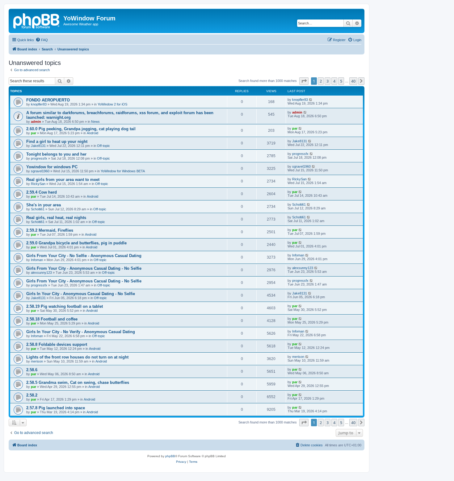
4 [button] (334, 81)
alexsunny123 (41, 272)
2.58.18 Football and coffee (52, 319)
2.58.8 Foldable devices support (56, 344)
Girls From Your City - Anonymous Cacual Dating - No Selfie (83, 281)
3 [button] (327, 81)
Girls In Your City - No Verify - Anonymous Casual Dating (80, 331)
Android (92, 133)
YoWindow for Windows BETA (123, 171)
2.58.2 (31, 395)
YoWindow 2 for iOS (112, 104)
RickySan (38, 184)
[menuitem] (42, 40)
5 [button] (341, 81)
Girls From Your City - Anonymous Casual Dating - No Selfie (83, 268)
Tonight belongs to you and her (56, 154)
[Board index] (36, 20)
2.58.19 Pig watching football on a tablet (64, 306)
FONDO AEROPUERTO (48, 100)
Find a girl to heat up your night (56, 141)
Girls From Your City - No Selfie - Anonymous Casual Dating (83, 255)
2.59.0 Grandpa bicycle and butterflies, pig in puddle (76, 243)
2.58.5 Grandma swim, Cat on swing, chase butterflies (77, 382)
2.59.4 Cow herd (41, 192)
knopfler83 (39, 104)
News (95, 121)
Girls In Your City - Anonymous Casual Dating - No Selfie (80, 293)
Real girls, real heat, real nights (56, 217)
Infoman (37, 260)
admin (36, 121)
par (33, 133)
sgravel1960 (40, 171)
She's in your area (43, 205)
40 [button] (353, 81)
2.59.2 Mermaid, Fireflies (49, 230)
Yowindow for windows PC (52, 167)
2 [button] (321, 81)
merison (37, 361)
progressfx (39, 158)
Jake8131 (38, 146)
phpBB (170, 456)
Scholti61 (37, 209)
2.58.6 (31, 369)
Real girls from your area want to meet (62, 179)
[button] (304, 81)
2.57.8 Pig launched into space (55, 408)
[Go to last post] (311, 99)
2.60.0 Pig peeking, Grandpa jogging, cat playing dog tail (81, 129)
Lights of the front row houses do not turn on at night (77, 357)
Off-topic (103, 146)
